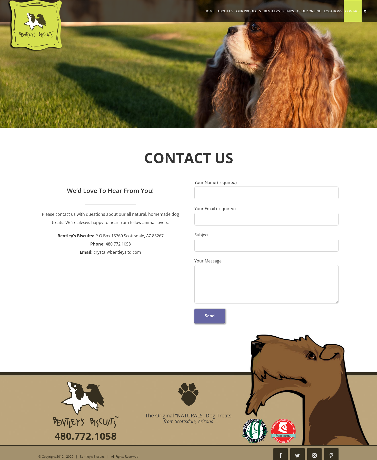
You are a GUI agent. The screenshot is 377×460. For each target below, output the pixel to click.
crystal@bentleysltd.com (117, 252)
